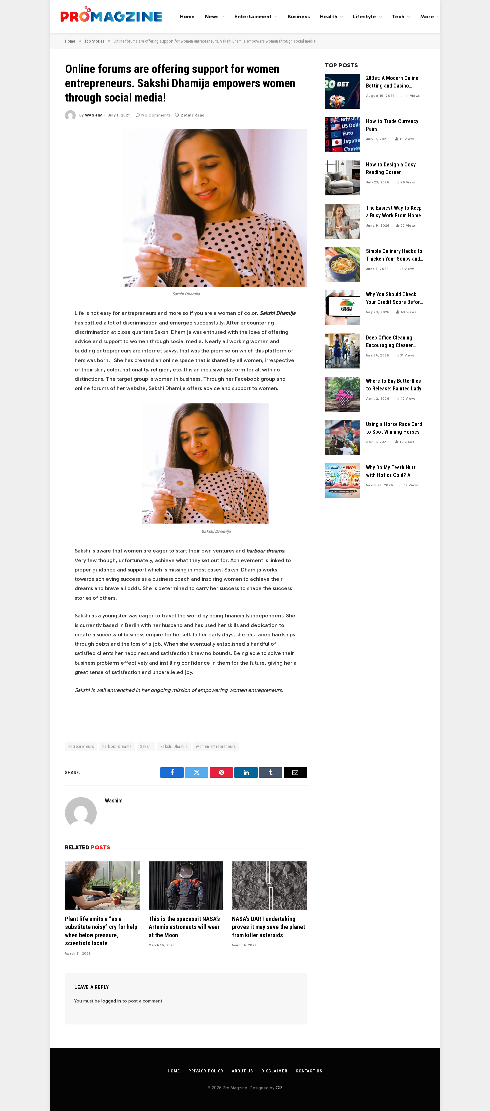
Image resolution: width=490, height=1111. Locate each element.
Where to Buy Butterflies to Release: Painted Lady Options (393, 385)
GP (278, 1087)
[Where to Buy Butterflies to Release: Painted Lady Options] (342, 394)
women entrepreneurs (216, 746)
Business (299, 16)
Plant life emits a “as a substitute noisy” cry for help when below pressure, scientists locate (101, 931)
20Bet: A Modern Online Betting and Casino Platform (392, 82)
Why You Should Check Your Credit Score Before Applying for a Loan (394, 298)
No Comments (156, 115)
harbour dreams (116, 746)
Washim (93, 115)
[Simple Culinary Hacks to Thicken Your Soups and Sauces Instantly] (342, 264)
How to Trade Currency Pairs (392, 125)
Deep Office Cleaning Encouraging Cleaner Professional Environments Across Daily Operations (390, 341)
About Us (242, 1070)
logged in (111, 1001)
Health (328, 16)
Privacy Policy (206, 1070)
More (427, 16)
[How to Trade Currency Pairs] (342, 134)
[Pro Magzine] (111, 16)
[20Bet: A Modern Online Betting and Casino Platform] (342, 91)
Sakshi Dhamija (174, 746)
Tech (398, 16)
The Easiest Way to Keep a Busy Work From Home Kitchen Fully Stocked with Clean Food (394, 212)
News (212, 16)
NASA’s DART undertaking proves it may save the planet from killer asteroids (268, 927)
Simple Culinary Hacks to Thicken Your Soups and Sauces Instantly (394, 255)
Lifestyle (364, 16)
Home (187, 16)
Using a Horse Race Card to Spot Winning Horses (394, 428)
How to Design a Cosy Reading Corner (391, 168)
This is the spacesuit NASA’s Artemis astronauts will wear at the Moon (184, 927)
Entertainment (253, 16)
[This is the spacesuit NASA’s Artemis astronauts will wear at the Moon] (186, 885)
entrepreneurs (81, 746)
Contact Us (309, 1070)
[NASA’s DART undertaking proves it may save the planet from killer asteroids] (269, 885)
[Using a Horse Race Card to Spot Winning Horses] (342, 437)
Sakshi (146, 746)
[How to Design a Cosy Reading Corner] (342, 177)
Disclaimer (274, 1070)
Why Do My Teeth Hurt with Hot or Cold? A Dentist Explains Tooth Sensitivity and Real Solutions (391, 471)
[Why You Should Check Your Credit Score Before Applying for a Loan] (342, 307)
